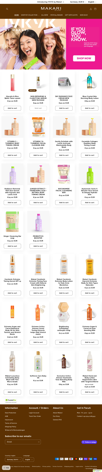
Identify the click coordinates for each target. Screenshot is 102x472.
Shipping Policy (10, 426)
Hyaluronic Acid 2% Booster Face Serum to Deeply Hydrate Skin (89, 191)
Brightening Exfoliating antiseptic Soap (63, 328)
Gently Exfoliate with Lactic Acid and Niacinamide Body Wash (64, 144)
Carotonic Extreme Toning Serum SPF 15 (12, 280)
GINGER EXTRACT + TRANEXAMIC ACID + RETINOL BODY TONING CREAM (38, 191)
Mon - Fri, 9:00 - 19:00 (84, 413)
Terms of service (57, 466)
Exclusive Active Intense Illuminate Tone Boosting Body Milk (63, 379)
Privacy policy (46, 466)
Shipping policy (69, 466)
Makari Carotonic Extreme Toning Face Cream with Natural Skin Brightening (38, 282)
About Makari (57, 413)
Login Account (34, 413)
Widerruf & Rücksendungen (15, 430)
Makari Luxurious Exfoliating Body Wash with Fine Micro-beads (12, 379)
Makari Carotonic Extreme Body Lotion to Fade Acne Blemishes (64, 282)
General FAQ (57, 420)
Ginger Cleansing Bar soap (12, 237)
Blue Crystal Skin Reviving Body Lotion (90, 97)
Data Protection (10, 413)
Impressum (9, 420)
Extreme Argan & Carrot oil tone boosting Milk (90, 328)
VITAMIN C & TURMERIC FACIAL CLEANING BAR (38, 143)
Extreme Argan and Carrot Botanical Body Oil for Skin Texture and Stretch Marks (12, 330)
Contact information (91, 466)
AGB (6, 416)
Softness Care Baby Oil (38, 377)
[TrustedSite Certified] (11, 400)
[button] (7, 9)
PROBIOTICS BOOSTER (38, 237)
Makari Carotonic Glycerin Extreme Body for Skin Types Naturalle (89, 282)
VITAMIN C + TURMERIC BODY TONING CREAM (12, 143)
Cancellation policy (91, 468)
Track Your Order (35, 416)
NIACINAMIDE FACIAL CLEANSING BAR (64, 191)
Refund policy (36, 466)
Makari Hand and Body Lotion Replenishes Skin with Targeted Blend (89, 379)
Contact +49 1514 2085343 (86, 416)
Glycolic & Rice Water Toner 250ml (12, 97)
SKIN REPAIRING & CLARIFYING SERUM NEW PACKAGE (38, 98)
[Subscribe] (38, 442)
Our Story (56, 416)
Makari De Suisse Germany (22, 466)
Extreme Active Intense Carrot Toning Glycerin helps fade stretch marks (38, 330)
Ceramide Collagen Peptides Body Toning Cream (90, 143)
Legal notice (79, 466)
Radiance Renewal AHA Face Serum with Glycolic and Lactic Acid (12, 191)
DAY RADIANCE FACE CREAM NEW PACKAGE (64, 98)
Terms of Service (11, 423)
